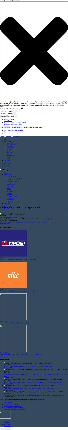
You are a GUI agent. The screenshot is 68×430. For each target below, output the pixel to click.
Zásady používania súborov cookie (13, 130)
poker (8, 222)
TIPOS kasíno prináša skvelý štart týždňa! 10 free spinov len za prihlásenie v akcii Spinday (29, 388)
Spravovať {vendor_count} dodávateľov (15, 122)
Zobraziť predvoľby (17, 127)
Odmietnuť (8, 127)
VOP (5, 132)
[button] (34, 51)
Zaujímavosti (7, 424)
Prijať (2, 127)
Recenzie (6, 422)
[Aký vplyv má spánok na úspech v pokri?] (34, 214)
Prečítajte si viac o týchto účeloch (13, 124)
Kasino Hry (7, 421)
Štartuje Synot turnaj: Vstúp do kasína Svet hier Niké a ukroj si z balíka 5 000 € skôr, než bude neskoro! (33, 382)
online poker (3, 222)
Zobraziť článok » (5, 223)
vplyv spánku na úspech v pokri (36, 222)
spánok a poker (14, 222)
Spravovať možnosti (9, 119)
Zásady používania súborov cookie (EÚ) (15, 409)
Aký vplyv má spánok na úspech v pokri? (11, 217)
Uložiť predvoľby (28, 127)
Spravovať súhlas (5, 429)
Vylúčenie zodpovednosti (11, 404)
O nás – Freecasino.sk (10, 402)
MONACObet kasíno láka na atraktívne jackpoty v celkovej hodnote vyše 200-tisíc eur (28, 366)
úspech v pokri (23, 222)
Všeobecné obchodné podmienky (13, 406)
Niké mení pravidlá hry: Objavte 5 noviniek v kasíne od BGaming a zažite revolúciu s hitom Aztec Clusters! (34, 395)
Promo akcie (7, 426)
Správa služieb (8, 121)
